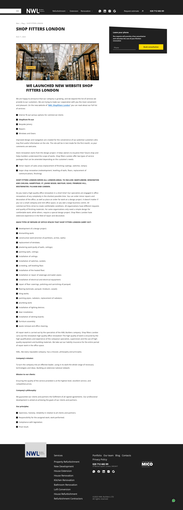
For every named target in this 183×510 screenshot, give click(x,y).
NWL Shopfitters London (59, 105)
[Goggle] (114, 11)
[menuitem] (60, 11)
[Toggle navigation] (17, 11)
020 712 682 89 (157, 11)
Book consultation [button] (151, 47)
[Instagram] (109, 11)
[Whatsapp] (100, 11)
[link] (17, 23)
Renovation (86, 11)
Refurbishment (59, 11)
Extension (74, 11)
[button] (173, 500)
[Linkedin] (105, 11)
